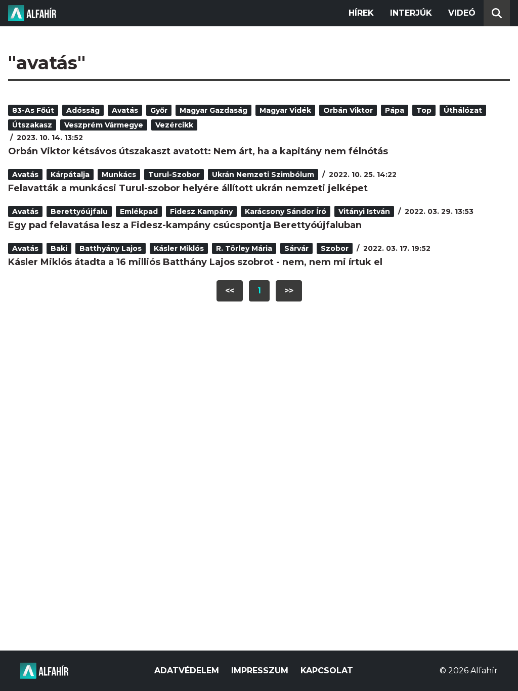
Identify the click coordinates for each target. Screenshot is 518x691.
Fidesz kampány (201, 211)
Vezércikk (174, 124)
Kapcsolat (326, 670)
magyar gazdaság (213, 110)
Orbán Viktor (348, 110)
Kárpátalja (70, 174)
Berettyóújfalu (79, 211)
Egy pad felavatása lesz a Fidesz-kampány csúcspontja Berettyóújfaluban (185, 225)
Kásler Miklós (179, 248)
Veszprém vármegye (103, 124)
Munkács (119, 174)
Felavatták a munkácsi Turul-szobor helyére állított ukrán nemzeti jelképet (188, 188)
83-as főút (33, 110)
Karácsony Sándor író (285, 211)
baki (59, 248)
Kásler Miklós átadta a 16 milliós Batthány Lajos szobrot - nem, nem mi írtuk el (195, 262)
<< (229, 290)
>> (288, 290)
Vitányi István (364, 211)
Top (423, 110)
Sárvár (296, 248)
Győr (158, 110)
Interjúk (411, 13)
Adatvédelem (186, 670)
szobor (335, 248)
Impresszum (259, 670)
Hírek (361, 13)
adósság (83, 110)
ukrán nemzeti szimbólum (263, 174)
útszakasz (32, 124)
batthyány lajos (110, 248)
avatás (125, 110)
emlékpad (139, 211)
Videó (462, 13)
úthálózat (463, 110)
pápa (394, 110)
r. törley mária (244, 248)
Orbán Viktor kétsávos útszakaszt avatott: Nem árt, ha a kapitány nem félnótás (198, 151)
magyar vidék (285, 110)
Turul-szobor (174, 174)
